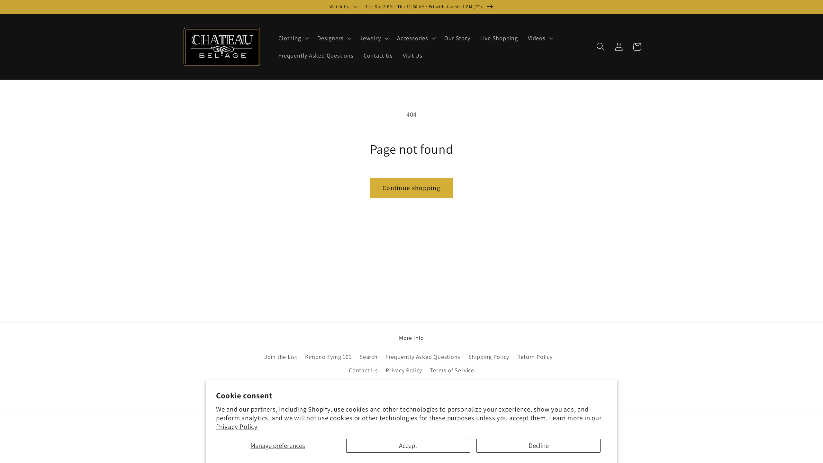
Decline (539, 445)
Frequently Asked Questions (422, 356)
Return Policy (535, 356)
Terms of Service (452, 370)
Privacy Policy (237, 426)
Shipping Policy (489, 356)
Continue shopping (411, 188)
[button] (293, 38)
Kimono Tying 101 (328, 356)
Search (368, 356)
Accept (408, 445)
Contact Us (363, 370)
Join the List (280, 356)
